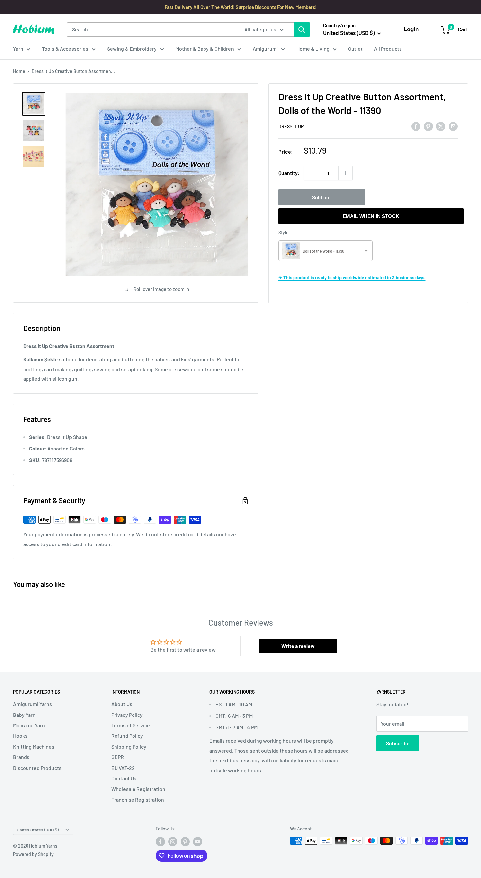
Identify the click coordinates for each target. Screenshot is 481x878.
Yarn (18, 49)
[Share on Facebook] (415, 126)
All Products (388, 49)
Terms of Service (130, 725)
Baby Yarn (24, 715)
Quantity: (289, 173)
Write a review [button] (298, 646)
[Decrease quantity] (311, 173)
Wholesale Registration (138, 789)
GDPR (117, 757)
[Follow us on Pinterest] (185, 841)
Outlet (355, 49)
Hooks (20, 736)
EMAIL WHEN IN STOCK (371, 216)
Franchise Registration (137, 799)
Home (19, 71)
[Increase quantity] (345, 173)
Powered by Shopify (33, 854)
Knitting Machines (33, 746)
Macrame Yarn (29, 725)
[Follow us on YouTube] (197, 841)
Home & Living (313, 49)
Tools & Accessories (65, 49)
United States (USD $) (38, 829)
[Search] (302, 29)
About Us (121, 704)
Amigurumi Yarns (32, 704)
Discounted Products (37, 768)
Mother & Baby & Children (204, 49)
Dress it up (291, 126)
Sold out (321, 197)
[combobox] (325, 250)
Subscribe (398, 743)
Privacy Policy (127, 715)
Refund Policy (127, 736)
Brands (21, 757)
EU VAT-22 (123, 768)
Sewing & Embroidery (132, 49)
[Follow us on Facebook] (160, 841)
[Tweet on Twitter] (440, 126)
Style (283, 232)
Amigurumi (265, 49)
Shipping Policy (128, 746)
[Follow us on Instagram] (172, 841)
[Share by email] (453, 126)
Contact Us (123, 778)
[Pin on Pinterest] (428, 126)
